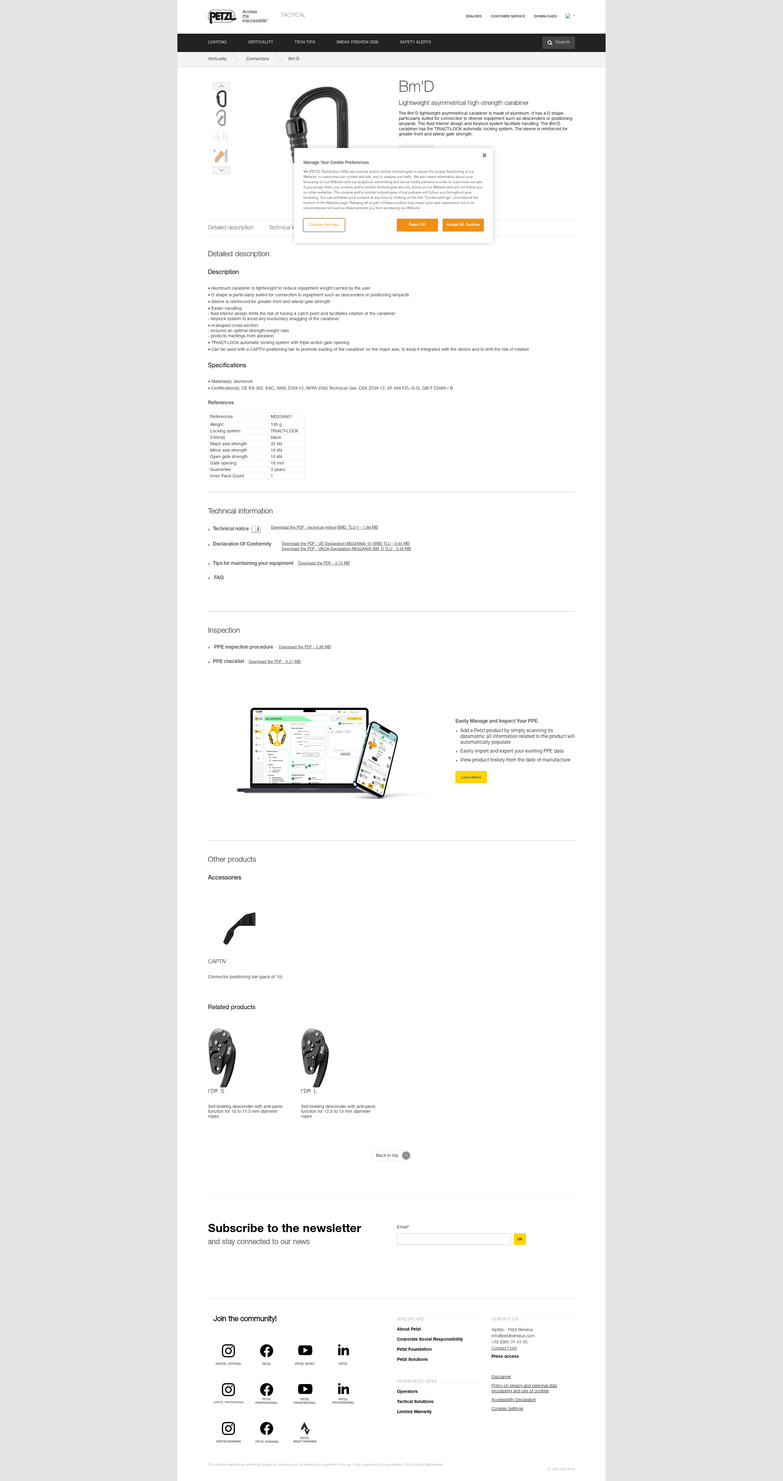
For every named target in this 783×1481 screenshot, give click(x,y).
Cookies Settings (324, 225)
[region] (393, 195)
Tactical (293, 15)
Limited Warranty (414, 1412)
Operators (407, 1392)
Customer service (508, 16)
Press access (505, 1357)
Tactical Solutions (415, 1402)
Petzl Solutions (412, 1360)
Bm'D (293, 59)
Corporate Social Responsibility (430, 1340)
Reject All (417, 225)
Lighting (217, 43)
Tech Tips (305, 43)
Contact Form (504, 1348)
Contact (484, 40)
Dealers (474, 16)
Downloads (545, 16)
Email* (403, 1227)
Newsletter (486, 48)
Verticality (260, 43)
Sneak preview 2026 (357, 43)
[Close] (484, 155)
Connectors (257, 59)
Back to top (387, 1156)
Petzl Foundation (414, 1350)
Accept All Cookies (463, 225)
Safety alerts (415, 43)
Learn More (471, 777)
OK (520, 1239)
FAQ (481, 31)
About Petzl (409, 1329)
